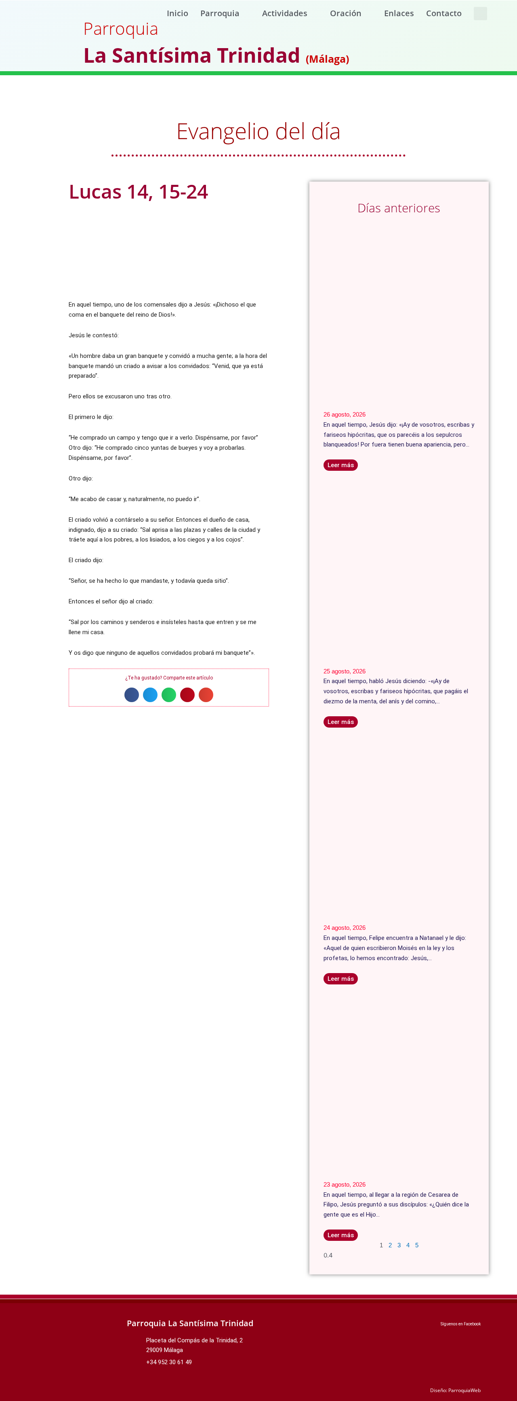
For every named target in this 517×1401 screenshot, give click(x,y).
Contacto (444, 13)
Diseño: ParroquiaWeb (455, 1390)
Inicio (177, 13)
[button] (480, 13)
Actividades (284, 13)
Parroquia (220, 13)
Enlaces (399, 13)
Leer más (341, 465)
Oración (345, 13)
